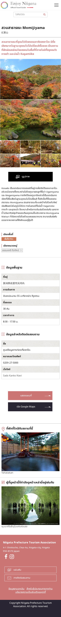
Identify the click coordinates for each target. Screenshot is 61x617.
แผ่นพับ (17, 570)
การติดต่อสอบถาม (21, 578)
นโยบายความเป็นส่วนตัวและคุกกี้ (30, 592)
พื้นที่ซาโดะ (8, 238)
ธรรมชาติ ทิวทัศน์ (10, 250)
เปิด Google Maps (26, 406)
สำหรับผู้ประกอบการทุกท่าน (40, 589)
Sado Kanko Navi (12, 375)
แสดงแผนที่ (26, 395)
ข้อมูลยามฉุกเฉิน (16, 589)
